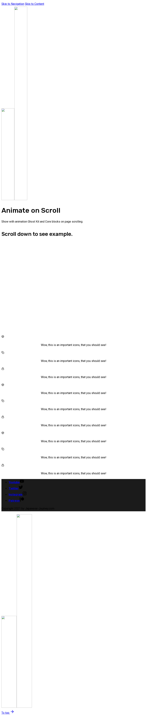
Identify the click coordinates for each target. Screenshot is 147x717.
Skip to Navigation (12, 4)
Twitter (14, 488)
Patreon (14, 500)
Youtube (14, 482)
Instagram (15, 494)
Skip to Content (34, 4)
